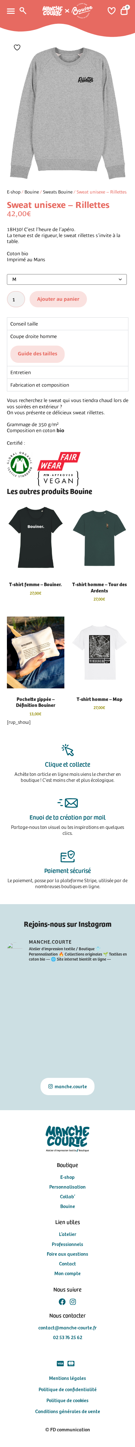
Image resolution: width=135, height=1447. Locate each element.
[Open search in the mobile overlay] (22, 10)
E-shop (13, 191)
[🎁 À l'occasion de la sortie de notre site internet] (26, 1029)
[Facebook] (62, 1301)
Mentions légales (67, 1377)
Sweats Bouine (58, 191)
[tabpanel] (67, 348)
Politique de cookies (67, 1400)
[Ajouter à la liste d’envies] (18, 47)
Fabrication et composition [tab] (39, 385)
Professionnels (67, 1244)
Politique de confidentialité (68, 1389)
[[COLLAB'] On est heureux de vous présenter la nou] (109, 980)
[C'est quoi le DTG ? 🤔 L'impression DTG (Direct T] (67, 980)
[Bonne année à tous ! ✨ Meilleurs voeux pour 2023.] (26, 1054)
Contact (67, 1263)
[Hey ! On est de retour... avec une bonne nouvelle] (109, 1029)
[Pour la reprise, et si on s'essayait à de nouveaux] (67, 1054)
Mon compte (67, 1273)
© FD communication (67, 1429)
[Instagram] (72, 1301)
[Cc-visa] (60, 1363)
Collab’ (67, 1196)
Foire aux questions (67, 1254)
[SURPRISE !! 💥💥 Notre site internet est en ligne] (67, 1029)
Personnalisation (67, 1187)
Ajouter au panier (58, 299)
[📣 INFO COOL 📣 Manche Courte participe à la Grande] (26, 1005)
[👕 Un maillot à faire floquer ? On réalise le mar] (26, 980)
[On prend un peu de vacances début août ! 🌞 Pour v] (109, 1054)
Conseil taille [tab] (24, 324)
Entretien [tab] (20, 372)
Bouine (31, 191)
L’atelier (67, 1234)
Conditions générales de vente (67, 1410)
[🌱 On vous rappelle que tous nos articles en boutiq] (109, 1005)
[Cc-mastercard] (71, 1363)
